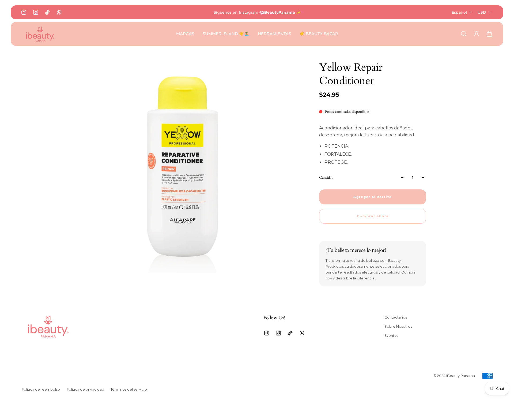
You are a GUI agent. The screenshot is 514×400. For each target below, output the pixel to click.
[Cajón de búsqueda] (463, 34)
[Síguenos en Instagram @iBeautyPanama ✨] (257, 12)
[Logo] (40, 34)
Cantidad (326, 177)
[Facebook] (35, 12)
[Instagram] (24, 12)
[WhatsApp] (59, 12)
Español (459, 12)
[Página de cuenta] (476, 34)
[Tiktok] (47, 12)
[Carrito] (489, 34)
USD (482, 12)
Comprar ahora (373, 216)
